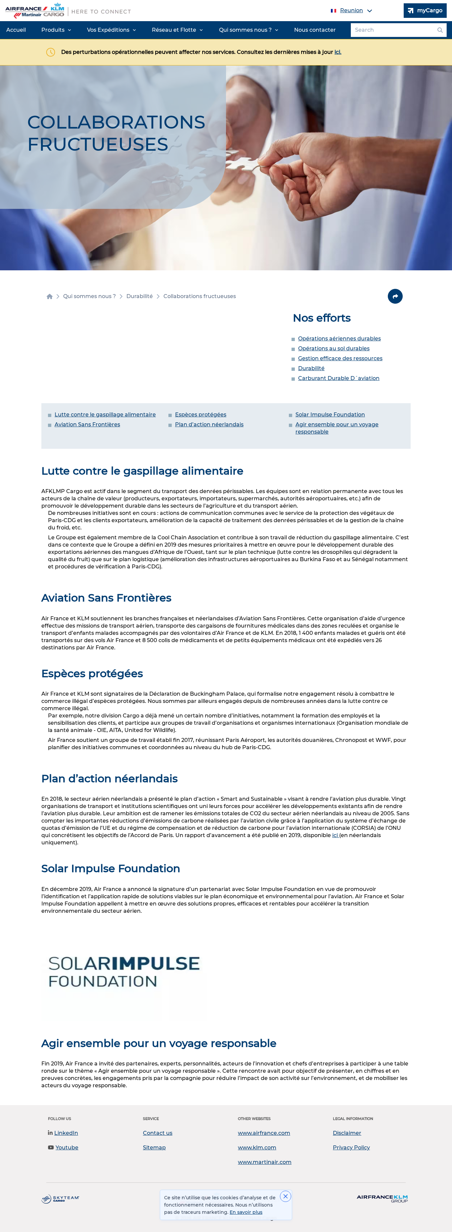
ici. (338, 52)
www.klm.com (257, 1147)
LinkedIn (66, 1133)
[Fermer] (285, 1196)
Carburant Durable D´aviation (339, 378)
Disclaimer (347, 1133)
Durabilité (311, 368)
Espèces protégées (200, 414)
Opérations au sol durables (334, 348)
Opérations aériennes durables (339, 338)
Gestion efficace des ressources (340, 358)
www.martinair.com (265, 1162)
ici (335, 835)
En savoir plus (246, 1212)
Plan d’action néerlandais (209, 424)
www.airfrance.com (264, 1133)
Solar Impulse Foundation (330, 414)
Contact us (157, 1133)
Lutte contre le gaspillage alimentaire (105, 414)
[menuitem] (16, 30)
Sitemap (154, 1147)
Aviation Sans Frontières (87, 424)
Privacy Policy (351, 1147)
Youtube (67, 1147)
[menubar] (171, 30)
